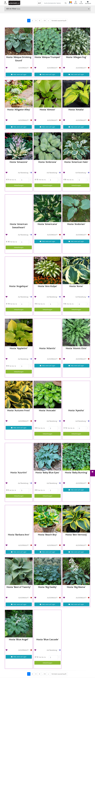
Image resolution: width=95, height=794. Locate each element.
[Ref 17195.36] (29, 359)
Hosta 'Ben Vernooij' (76, 534)
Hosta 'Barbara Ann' (19, 534)
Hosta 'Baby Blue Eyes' (47, 472)
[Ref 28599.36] (29, 173)
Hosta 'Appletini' (19, 348)
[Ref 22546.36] (29, 297)
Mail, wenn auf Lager (19, 74)
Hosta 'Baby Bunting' (76, 472)
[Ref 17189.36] (87, 173)
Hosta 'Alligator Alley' (18, 109)
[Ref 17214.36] (58, 650)
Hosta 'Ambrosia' (47, 161)
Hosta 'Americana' (47, 224)
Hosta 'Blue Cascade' (47, 639)
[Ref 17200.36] (58, 421)
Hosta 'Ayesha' (76, 410)
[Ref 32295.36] (29, 235)
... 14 (43, 21)
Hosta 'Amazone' (19, 161)
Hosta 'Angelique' (18, 286)
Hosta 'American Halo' (76, 161)
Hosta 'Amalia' (76, 109)
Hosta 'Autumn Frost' (18, 410)
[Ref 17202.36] (58, 483)
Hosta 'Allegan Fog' (76, 57)
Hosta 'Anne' (76, 286)
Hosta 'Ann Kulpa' (47, 286)
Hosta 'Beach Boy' (47, 534)
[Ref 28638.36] (87, 421)
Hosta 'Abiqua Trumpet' (47, 57)
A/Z (39, 3)
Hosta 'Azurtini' (18, 472)
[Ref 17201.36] (29, 483)
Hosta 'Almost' (47, 109)
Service (81, 3)
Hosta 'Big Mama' (76, 586)
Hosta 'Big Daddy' (47, 586)
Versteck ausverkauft (58, 21)
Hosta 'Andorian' (76, 224)
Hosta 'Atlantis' (47, 348)
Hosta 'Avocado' (47, 410)
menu (5, 3)
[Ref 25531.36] (58, 173)
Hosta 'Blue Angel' (18, 639)
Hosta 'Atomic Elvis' (76, 348)
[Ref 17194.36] (58, 297)
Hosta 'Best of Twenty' (19, 586)
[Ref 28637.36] (87, 297)
